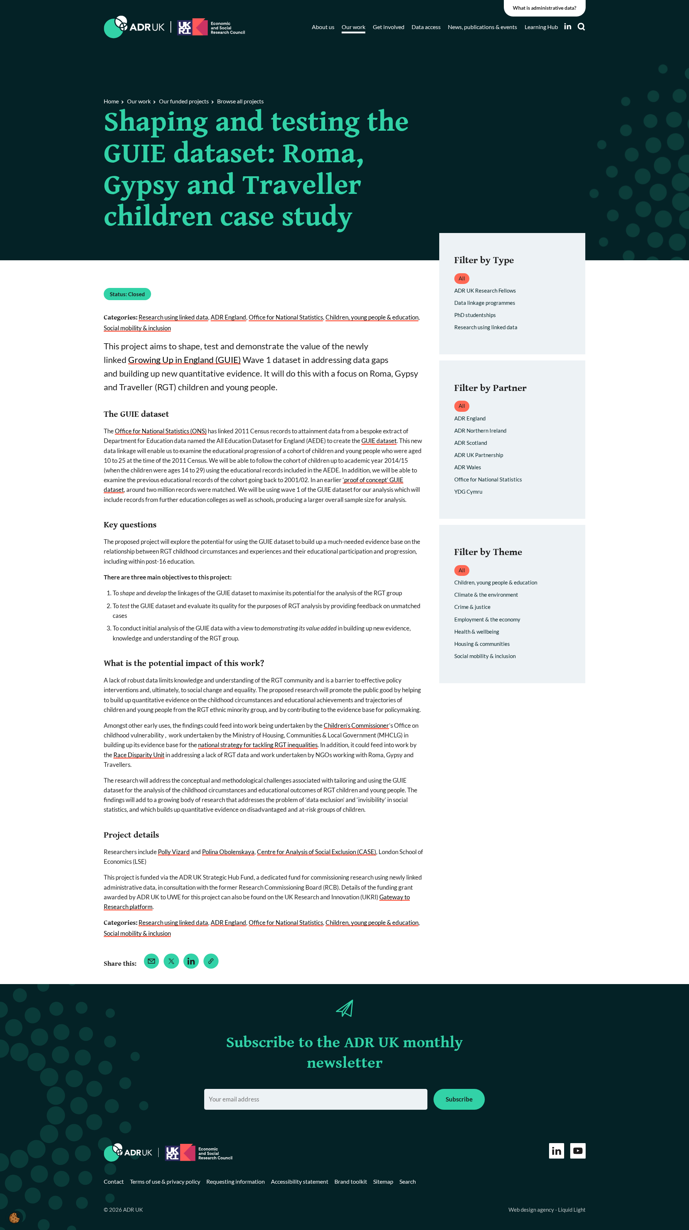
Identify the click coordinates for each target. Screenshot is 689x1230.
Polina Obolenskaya (228, 852)
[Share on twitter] (171, 961)
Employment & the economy (487, 619)
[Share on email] (151, 961)
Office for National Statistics (286, 317)
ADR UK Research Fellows (485, 290)
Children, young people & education (371, 317)
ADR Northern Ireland (480, 430)
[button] (14, 1218)
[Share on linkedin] (191, 961)
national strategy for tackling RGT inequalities (258, 745)
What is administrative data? (544, 8)
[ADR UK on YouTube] (578, 1151)
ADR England (228, 317)
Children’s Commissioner (356, 725)
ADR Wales (467, 467)
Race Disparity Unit (138, 755)
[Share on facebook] (211, 961)
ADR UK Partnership (478, 455)
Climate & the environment (486, 594)
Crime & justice (472, 607)
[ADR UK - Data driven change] (134, 27)
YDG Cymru (468, 491)
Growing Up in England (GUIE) (184, 360)
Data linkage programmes (484, 302)
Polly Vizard (174, 852)
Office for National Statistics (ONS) (161, 431)
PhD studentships (475, 315)
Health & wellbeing (476, 631)
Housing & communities (482, 643)
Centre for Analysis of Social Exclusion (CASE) (316, 852)
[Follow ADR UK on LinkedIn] (567, 26)
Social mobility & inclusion (137, 328)
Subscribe (459, 1099)
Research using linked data (173, 317)
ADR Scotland (470, 442)
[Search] (581, 27)
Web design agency (531, 1209)
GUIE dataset (379, 440)
